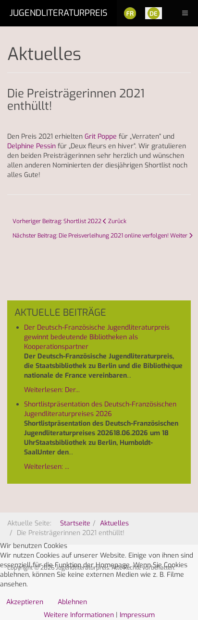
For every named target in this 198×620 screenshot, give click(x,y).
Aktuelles (114, 523)
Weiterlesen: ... (46, 466)
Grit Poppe (101, 136)
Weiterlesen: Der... (52, 389)
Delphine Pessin (31, 146)
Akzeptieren (24, 602)
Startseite (75, 523)
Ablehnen (72, 602)
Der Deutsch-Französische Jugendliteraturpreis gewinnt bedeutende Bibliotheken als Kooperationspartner (97, 337)
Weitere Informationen (79, 615)
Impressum (137, 615)
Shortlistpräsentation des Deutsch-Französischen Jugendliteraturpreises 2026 (100, 409)
